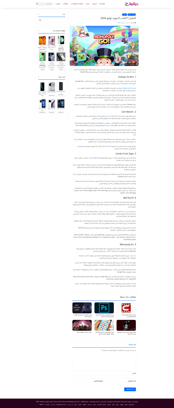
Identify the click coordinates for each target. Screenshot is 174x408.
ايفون (126, 404)
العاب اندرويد (132, 14)
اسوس (80, 404)
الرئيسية (102, 4)
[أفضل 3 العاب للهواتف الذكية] (82, 325)
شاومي (109, 404)
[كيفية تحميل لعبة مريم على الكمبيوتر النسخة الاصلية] (126, 325)
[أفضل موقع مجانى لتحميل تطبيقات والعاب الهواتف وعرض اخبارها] (104, 325)
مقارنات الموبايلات (77, 4)
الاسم (134, 373)
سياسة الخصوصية (61, 404)
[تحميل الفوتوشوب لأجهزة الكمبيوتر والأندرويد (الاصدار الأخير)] (104, 307)
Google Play (96, 158)
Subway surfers (127, 88)
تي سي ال (70, 404)
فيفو (104, 404)
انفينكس (99, 404)
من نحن (53, 404)
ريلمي (117, 404)
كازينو (107, 116)
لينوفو (84, 404)
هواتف (66, 4)
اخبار (88, 4)
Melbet (42, 404)
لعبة (134, 88)
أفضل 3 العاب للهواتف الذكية (84, 332)
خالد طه (132, 22)
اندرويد (95, 4)
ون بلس (90, 404)
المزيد (58, 4)
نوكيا (94, 404)
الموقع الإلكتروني (98, 381)
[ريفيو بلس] (132, 4)
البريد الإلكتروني (132, 381)
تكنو (75, 404)
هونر (113, 404)
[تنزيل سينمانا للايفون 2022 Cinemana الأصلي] (126, 307)
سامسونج (131, 404)
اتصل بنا (47, 404)
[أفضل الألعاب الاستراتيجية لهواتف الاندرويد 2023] (82, 307)
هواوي (121, 404)
